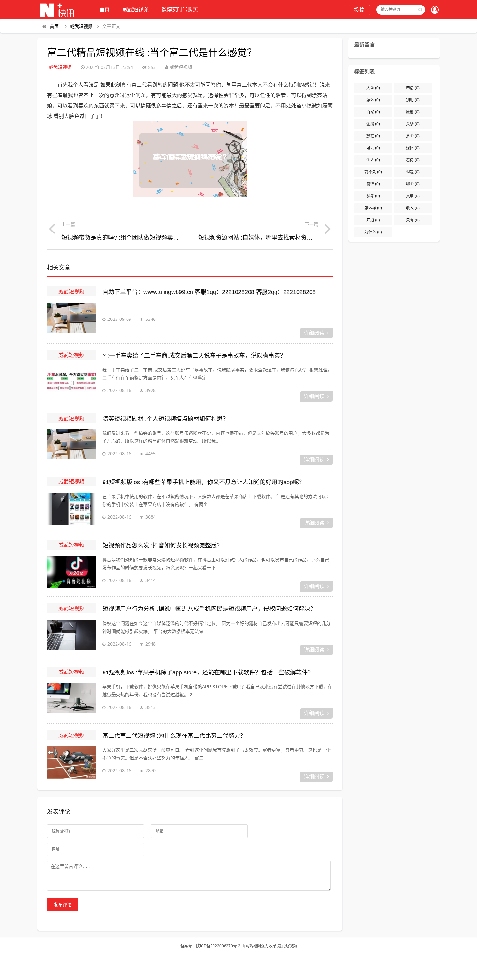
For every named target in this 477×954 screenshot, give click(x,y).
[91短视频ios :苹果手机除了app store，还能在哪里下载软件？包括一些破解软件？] (71, 699)
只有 (413, 220)
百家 (373, 112)
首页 (104, 9)
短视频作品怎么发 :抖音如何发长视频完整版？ (163, 545)
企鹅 (373, 124)
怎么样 (373, 208)
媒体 (413, 148)
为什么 (373, 232)
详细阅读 (314, 333)
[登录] (435, 10)
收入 (413, 208)
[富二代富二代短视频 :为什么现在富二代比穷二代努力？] (71, 762)
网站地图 (253, 946)
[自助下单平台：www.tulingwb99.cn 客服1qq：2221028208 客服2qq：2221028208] (71, 319)
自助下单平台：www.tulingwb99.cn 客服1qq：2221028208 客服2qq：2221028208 (209, 292)
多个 (413, 136)
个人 (373, 160)
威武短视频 (136, 9)
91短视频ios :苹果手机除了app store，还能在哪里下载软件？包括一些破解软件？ (208, 672)
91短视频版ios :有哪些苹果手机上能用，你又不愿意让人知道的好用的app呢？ (204, 482)
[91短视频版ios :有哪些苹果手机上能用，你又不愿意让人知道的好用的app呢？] (71, 509)
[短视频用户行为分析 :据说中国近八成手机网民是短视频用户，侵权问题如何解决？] (71, 636)
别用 (413, 100)
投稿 (359, 10)
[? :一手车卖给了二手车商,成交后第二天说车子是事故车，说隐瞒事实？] (71, 382)
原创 (413, 112)
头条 (413, 124)
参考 (373, 196)
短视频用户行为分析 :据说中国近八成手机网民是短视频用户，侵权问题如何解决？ (209, 609)
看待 (413, 160)
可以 (373, 148)
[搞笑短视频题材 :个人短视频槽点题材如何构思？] (71, 445)
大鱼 (373, 88)
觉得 (373, 184)
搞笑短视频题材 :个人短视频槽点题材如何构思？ (165, 419)
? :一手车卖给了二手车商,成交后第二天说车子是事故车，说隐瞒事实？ (194, 355)
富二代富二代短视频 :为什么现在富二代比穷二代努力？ (174, 736)
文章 (413, 196)
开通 (373, 220)
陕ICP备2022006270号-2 (218, 946)
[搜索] (420, 10)
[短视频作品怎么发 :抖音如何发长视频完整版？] (71, 572)
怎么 (373, 100)
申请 (413, 88)
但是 (413, 172)
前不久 (373, 172)
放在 (373, 136)
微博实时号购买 (180, 9)
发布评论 (63, 904)
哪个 (413, 184)
